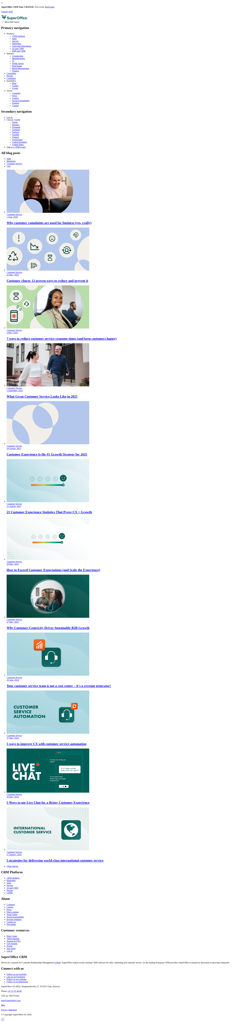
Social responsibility (21, 100)
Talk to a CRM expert (16, 147)
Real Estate (17, 66)
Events (15, 88)
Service (15, 41)
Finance (15, 71)
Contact (15, 105)
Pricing (10, 76)
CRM (57, 962)
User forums (12, 943)
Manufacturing (18, 58)
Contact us (11, 922)
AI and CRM (18, 48)
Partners (15, 103)
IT (13, 61)
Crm (8, 166)
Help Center (12, 936)
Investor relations (14, 919)
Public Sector (18, 63)
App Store (11, 948)
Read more (50, 7)
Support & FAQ (14, 941)
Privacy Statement (9, 1010)
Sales (14, 38)
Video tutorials (13, 938)
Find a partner (13, 912)
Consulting (11, 73)
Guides (15, 86)
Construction (17, 56)
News (14, 96)
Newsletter (11, 924)
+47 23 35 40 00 (14, 991)
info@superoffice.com (11, 1000)
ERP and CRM (18, 51)
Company (16, 93)
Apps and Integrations (21, 46)
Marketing (16, 43)
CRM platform (18, 36)
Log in (9, 951)
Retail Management (20, 68)
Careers (15, 98)
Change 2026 (7, 11)
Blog (14, 83)
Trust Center (12, 914)
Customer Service (14, 163)
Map (3, 1005)
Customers (11, 78)
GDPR (10, 893)
